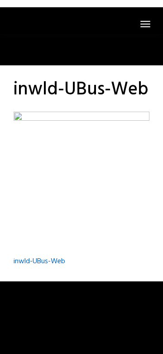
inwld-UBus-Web (39, 261)
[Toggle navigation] (145, 24)
